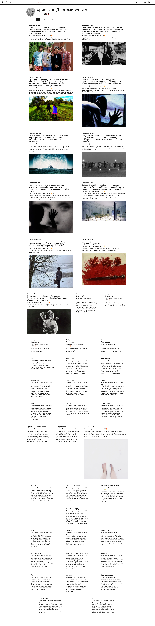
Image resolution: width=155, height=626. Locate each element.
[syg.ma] (3, 2)
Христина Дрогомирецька (37, 35)
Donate (40, 2)
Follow (40, 14)
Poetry (78, 294)
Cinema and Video (35, 25)
